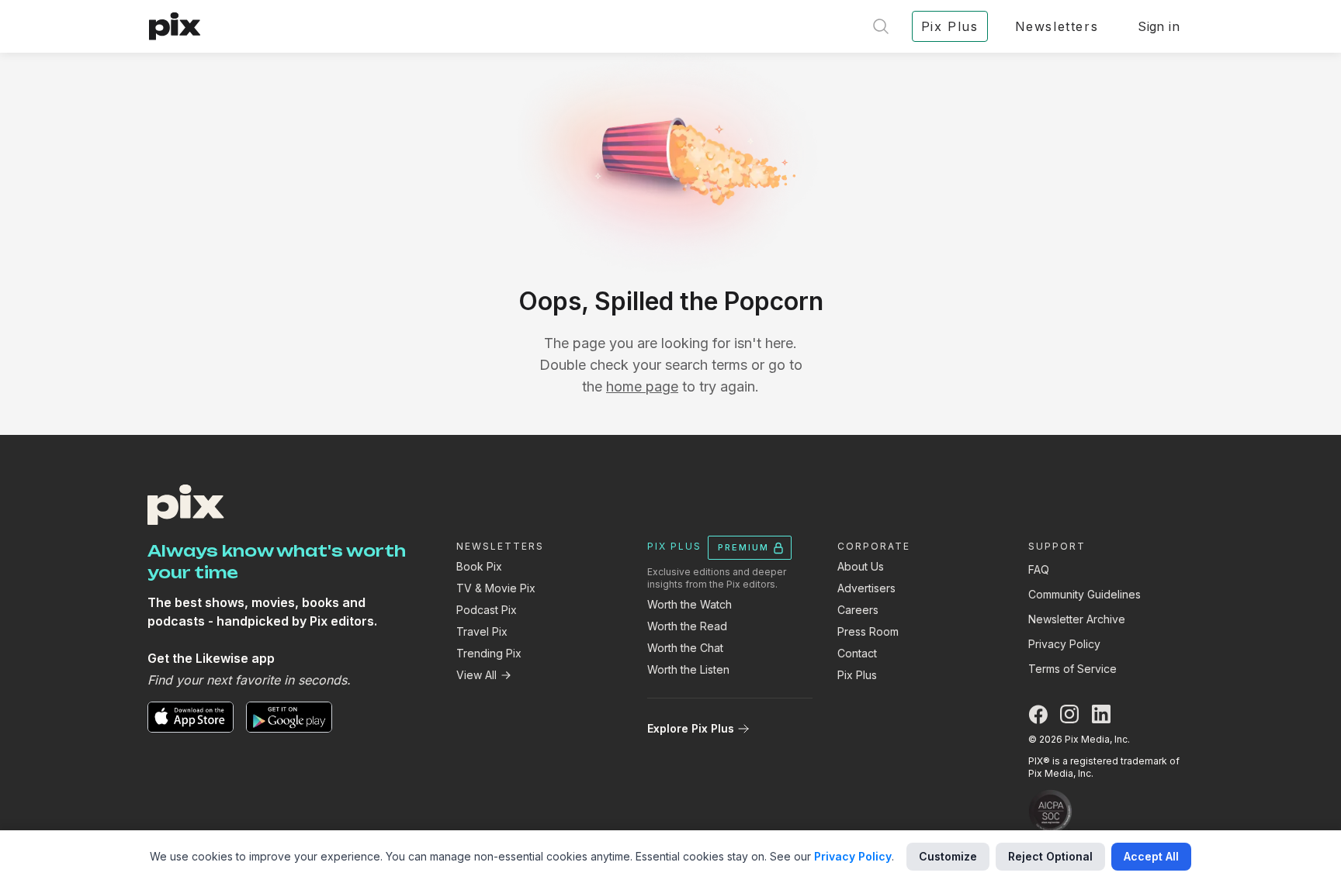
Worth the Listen (688, 669)
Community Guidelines (1084, 594)
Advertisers (866, 588)
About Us (860, 566)
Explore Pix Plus (690, 728)
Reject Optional (1050, 856)
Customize (948, 856)
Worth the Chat (685, 647)
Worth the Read (687, 626)
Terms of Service (1072, 668)
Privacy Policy (1064, 643)
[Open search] (880, 26)
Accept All (1151, 856)
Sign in (1159, 26)
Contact (857, 653)
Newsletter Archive (1076, 619)
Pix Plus (857, 674)
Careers (857, 609)
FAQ (1038, 569)
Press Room (868, 631)
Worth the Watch (689, 604)
